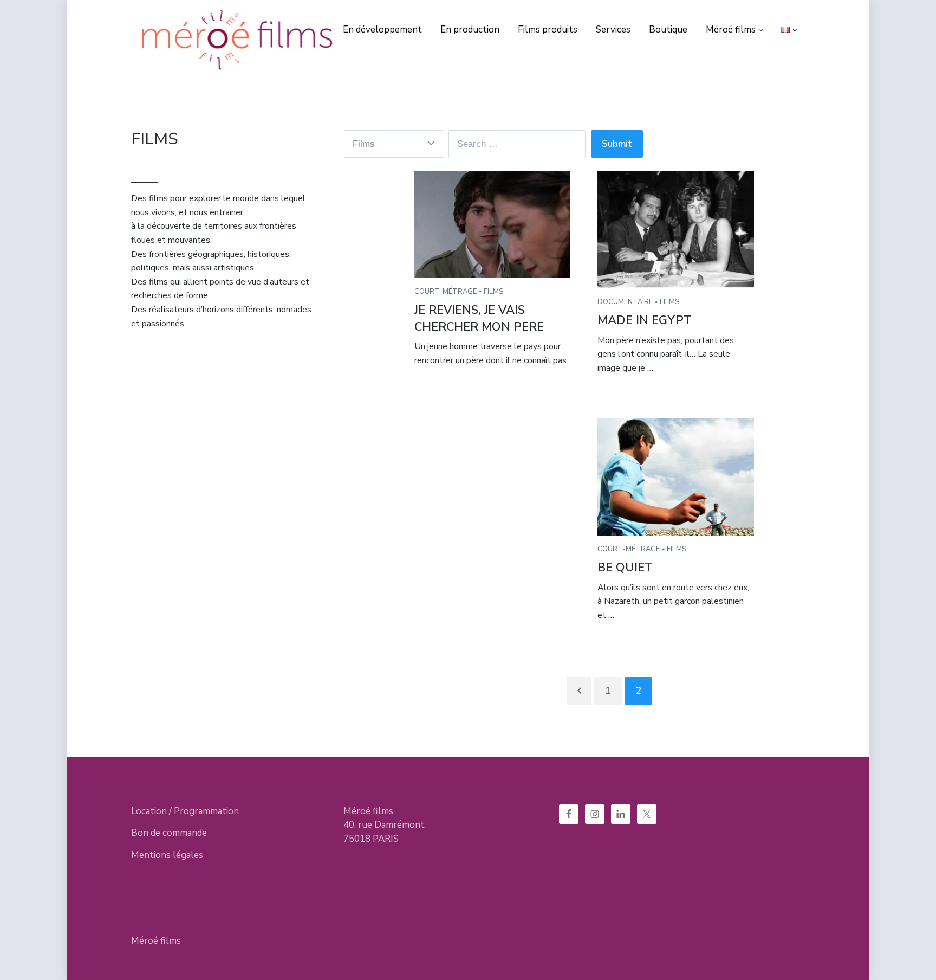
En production (469, 29)
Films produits (547, 29)
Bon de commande (169, 833)
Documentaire (625, 302)
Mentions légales (167, 855)
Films (493, 291)
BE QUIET (625, 567)
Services (613, 29)
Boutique (668, 29)
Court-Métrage (445, 291)
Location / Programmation (185, 811)
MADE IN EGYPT (644, 320)
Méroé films (731, 29)
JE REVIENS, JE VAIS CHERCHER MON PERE (479, 318)
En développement (382, 29)
